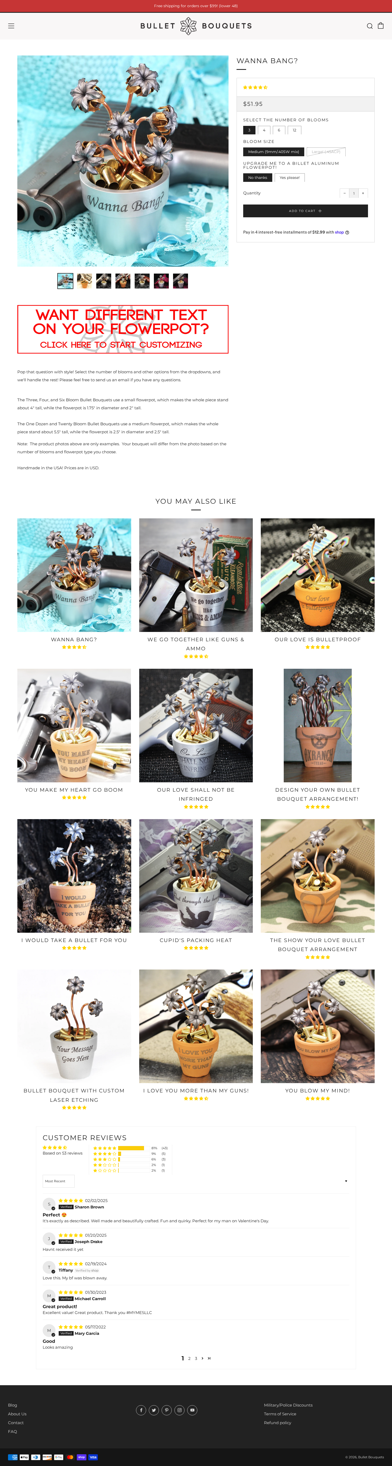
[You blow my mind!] (318, 1026)
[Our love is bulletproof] (318, 575)
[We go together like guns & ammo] (196, 575)
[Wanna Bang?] (74, 575)
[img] (71, 1200)
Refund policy (277, 1422)
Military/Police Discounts (288, 1405)
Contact (16, 1422)
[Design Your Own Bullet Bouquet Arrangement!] (318, 726)
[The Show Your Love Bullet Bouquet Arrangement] (318, 876)
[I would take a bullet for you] (74, 876)
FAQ (12, 1431)
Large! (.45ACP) (326, 151)
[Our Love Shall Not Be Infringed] (196, 726)
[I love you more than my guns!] (196, 1026)
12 (294, 130)
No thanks (257, 177)
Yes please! (290, 177)
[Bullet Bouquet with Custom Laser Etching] (74, 1026)
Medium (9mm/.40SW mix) (273, 151)
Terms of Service (280, 1413)
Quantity (252, 192)
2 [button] (189, 1358)
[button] (255, 87)
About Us (17, 1413)
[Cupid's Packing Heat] (196, 876)
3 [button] (196, 1358)
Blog (12, 1405)
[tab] (65, 281)
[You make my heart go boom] (74, 726)
